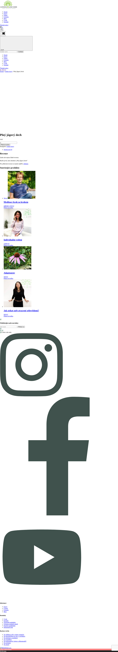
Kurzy (5, 13)
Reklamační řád (8, 627)
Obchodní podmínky (10, 622)
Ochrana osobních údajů (11, 624)
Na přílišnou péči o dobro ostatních (14, 634)
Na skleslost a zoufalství (11, 638)
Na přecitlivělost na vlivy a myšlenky (14, 636)
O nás (5, 20)
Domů (5, 12)
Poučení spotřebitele (9, 626)
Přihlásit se (21, 327)
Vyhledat (20, 51)
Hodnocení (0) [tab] (8, 149)
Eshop (5, 15)
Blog (5, 18)
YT (5, 70)
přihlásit (26, 164)
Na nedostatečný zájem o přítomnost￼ (15, 641)
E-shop (6, 608)
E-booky (6, 17)
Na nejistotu (7, 643)
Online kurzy (8, 71)
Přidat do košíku (5, 144)
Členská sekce (4, 25)
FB (3, 70)
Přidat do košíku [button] (8, 207)
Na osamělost (8, 639)
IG (1, 70)
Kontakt (6, 22)
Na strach (6, 644)
